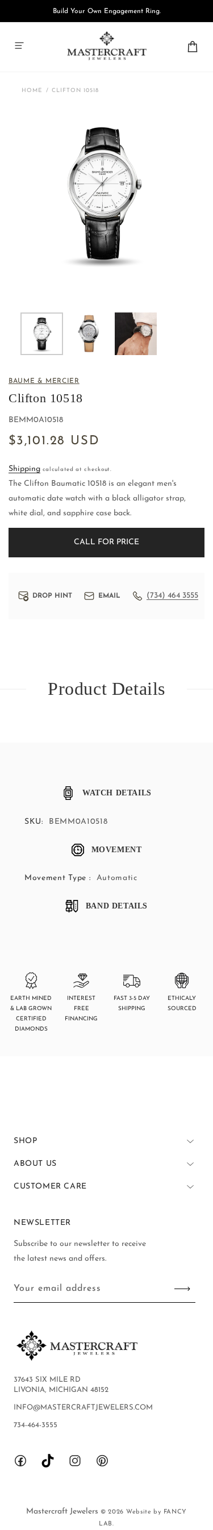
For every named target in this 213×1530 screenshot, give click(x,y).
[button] (19, 45)
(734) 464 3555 (172, 595)
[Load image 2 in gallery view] (89, 333)
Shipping (24, 469)
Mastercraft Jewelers (63, 1511)
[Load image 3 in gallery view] (136, 333)
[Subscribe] (182, 1288)
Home (32, 90)
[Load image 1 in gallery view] (41, 333)
